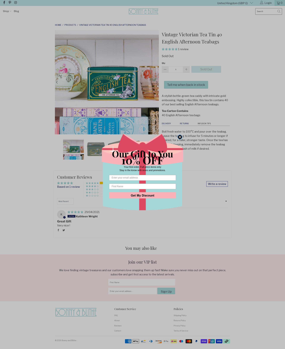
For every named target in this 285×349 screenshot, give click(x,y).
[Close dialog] (180, 137)
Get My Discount (142, 195)
